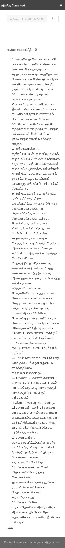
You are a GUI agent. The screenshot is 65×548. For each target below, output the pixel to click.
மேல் (10, 527)
